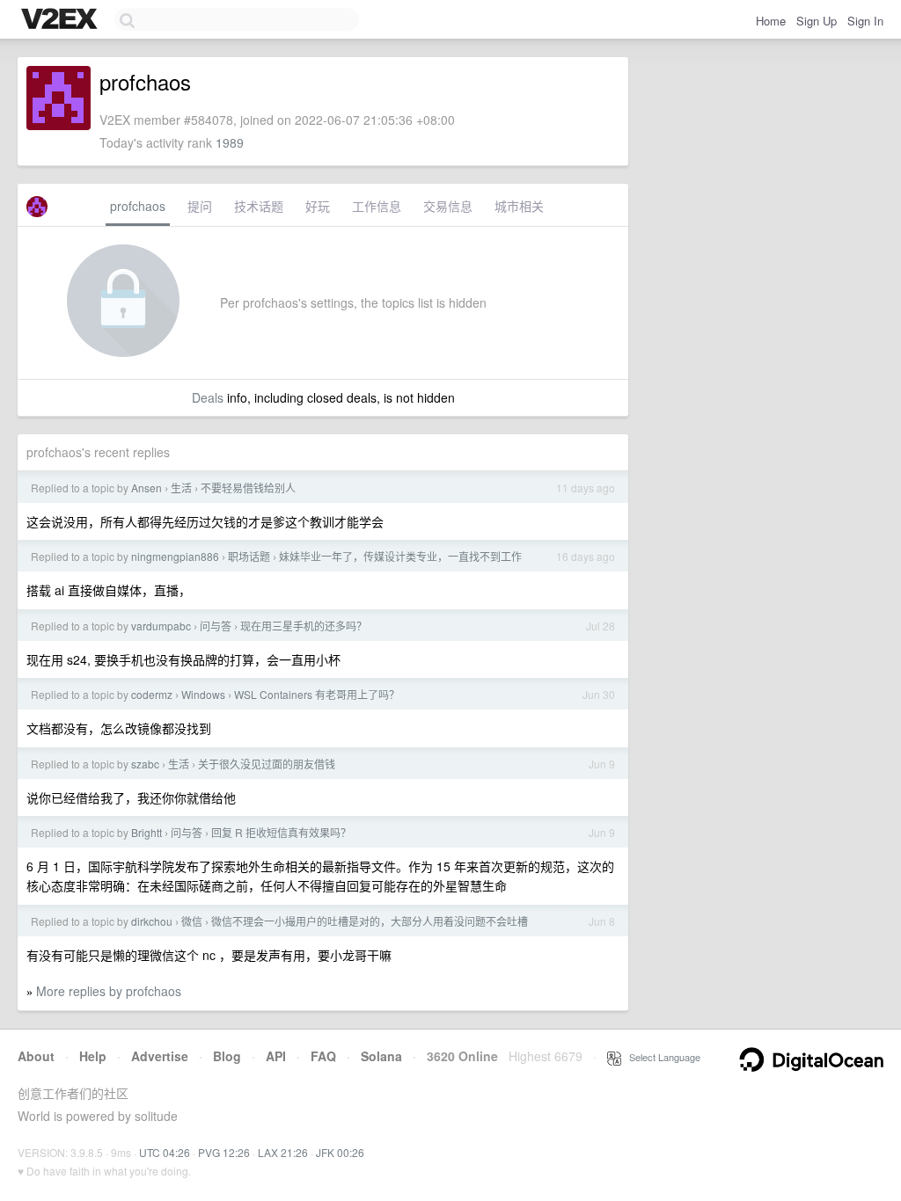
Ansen (146, 487)
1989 (230, 142)
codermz (151, 694)
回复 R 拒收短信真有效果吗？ (281, 832)
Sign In (865, 20)
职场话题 (249, 556)
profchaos (137, 206)
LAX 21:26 (283, 1152)
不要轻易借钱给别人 (248, 487)
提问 (199, 206)
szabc (145, 763)
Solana (381, 1056)
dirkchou (151, 920)
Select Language (660, 1057)
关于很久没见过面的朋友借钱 (266, 763)
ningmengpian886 (175, 556)
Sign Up (816, 20)
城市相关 (519, 206)
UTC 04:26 (164, 1152)
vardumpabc (161, 625)
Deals (207, 397)
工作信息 (376, 206)
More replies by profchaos (108, 991)
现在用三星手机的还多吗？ (303, 625)
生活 (181, 487)
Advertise (159, 1056)
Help (92, 1056)
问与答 (215, 625)
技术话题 (258, 206)
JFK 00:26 (340, 1152)
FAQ (323, 1056)
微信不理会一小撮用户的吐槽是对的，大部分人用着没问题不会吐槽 (369, 920)
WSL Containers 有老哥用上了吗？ (316, 694)
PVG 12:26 (224, 1152)
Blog (227, 1056)
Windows (203, 694)
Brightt (146, 832)
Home (771, 20)
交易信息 (447, 206)
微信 (191, 920)
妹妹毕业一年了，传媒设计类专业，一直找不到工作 (400, 556)
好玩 (317, 206)
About (36, 1056)
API (276, 1056)
